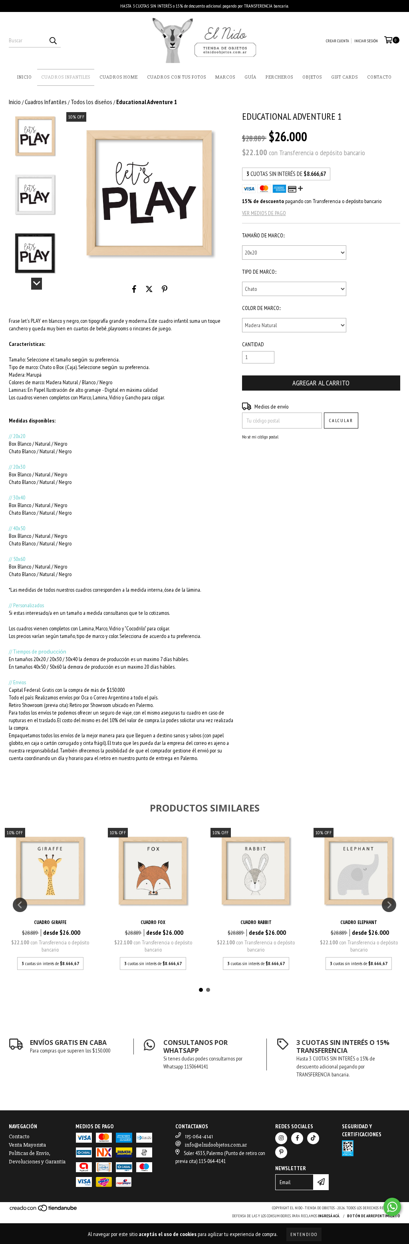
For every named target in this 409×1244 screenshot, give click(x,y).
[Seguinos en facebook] (297, 1138)
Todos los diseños (91, 102)
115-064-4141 (199, 1136)
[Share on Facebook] (134, 289)
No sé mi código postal (260, 437)
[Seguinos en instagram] (281, 1138)
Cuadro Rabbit (256, 922)
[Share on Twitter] (149, 289)
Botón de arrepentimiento (373, 1215)
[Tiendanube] (44, 1210)
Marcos (225, 77)
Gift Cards (344, 77)
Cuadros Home (118, 77)
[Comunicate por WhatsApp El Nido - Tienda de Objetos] (392, 1207)
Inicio (24, 77)
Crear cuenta (337, 40)
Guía (250, 77)
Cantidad (253, 344)
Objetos (312, 77)
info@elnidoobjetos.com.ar (216, 1144)
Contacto (379, 77)
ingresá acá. (329, 1215)
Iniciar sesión (366, 40)
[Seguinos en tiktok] (313, 1138)
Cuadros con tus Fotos (176, 77)
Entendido (304, 1234)
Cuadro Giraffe (50, 922)
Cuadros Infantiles (65, 77)
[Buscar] (53, 40)
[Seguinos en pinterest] (281, 1152)
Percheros (279, 77)
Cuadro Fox (153, 922)
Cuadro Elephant (358, 922)
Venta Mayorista (27, 1144)
